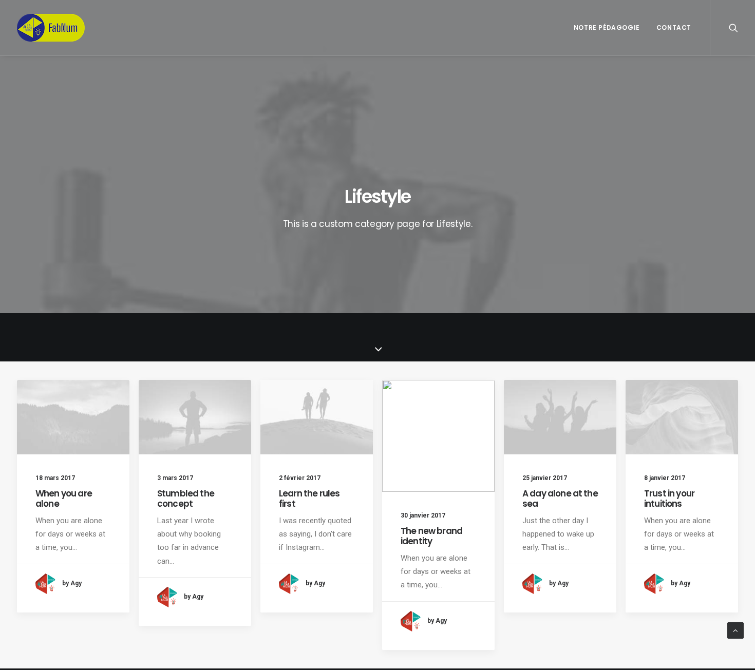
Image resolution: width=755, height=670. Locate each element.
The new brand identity (431, 536)
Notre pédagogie (607, 27)
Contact (673, 27)
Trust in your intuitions (669, 498)
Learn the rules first (309, 498)
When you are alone (63, 498)
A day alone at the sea (560, 498)
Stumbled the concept (185, 498)
